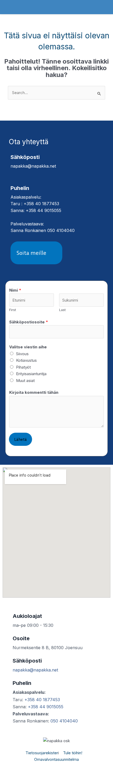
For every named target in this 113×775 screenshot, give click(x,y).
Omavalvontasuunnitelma (56, 759)
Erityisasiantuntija (31, 373)
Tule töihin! (72, 752)
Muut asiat (25, 380)
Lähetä (20, 439)
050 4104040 (64, 721)
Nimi (15, 290)
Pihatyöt (23, 367)
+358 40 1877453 (42, 699)
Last (62, 310)
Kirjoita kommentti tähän (33, 392)
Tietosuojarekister (41, 752)
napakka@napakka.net (35, 670)
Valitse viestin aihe (28, 346)
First (12, 310)
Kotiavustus (26, 360)
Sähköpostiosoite (28, 321)
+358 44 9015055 (45, 706)
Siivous (22, 353)
